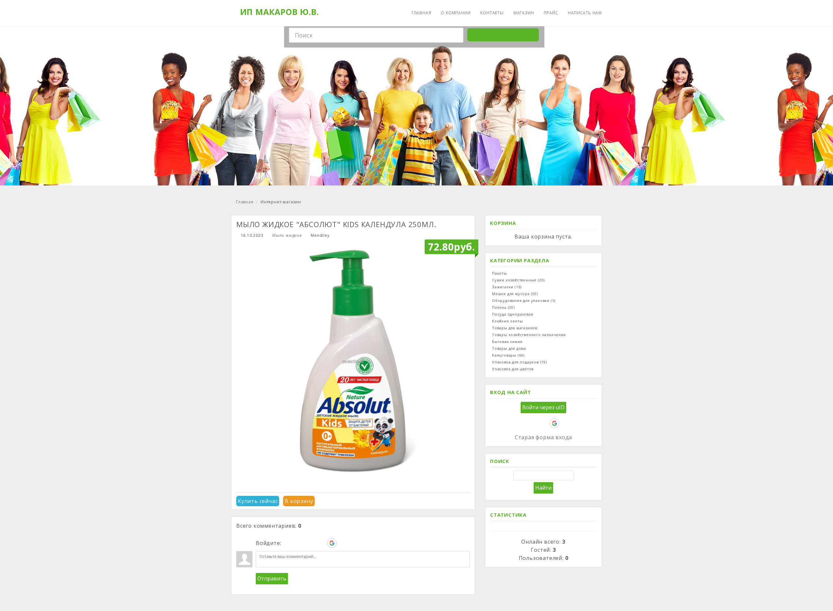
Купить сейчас (258, 501)
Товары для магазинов (514, 327)
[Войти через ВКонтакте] (299, 543)
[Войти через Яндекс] (321, 543)
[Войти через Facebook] (310, 543)
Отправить (271, 578)
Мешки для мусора (515, 293)
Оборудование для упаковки (523, 300)
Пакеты (499, 273)
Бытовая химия (507, 341)
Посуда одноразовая (512, 314)
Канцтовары (508, 355)
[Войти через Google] (332, 543)
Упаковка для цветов (513, 368)
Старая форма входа (543, 437)
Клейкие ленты (507, 321)
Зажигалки (507, 286)
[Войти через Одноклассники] (343, 543)
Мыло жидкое (287, 235)
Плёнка (503, 307)
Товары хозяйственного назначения (529, 334)
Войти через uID (543, 407)
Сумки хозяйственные (518, 280)
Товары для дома (509, 348)
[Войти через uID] (288, 543)
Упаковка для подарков (519, 362)
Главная (244, 202)
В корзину (299, 501)
